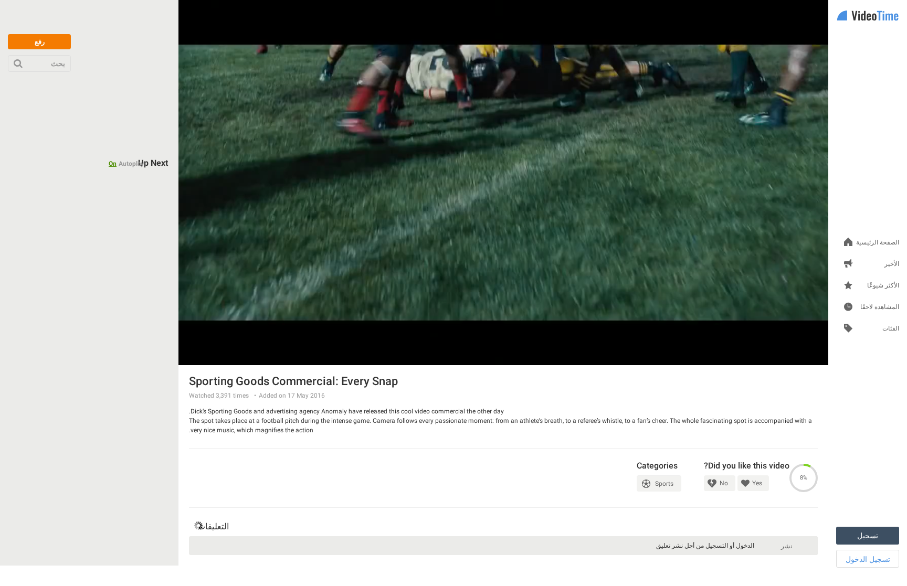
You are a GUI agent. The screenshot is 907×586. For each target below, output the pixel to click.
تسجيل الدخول (868, 559)
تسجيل (867, 535)
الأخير (891, 264)
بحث (58, 63)
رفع (40, 42)
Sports (664, 483)
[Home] (867, 16)
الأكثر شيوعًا (883, 285)
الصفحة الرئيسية (877, 242)
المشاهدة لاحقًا (879, 307)
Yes (757, 483)
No (724, 483)
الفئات (890, 328)
